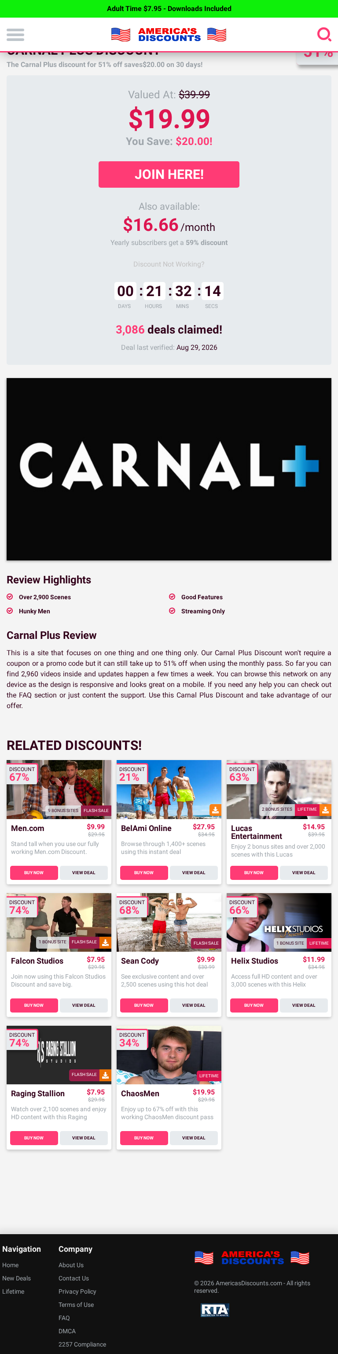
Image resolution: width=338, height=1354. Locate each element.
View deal (83, 872)
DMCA (67, 1331)
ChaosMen (140, 1094)
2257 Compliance (82, 1344)
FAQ (64, 1317)
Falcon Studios (37, 961)
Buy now (34, 872)
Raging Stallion (38, 1094)
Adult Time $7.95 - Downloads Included (169, 8)
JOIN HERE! (169, 174)
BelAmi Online (146, 828)
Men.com (27, 828)
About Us (71, 1265)
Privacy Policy (77, 1291)
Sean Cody (140, 961)
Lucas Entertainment (256, 832)
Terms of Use (76, 1304)
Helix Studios (254, 961)
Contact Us (74, 1278)
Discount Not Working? (169, 264)
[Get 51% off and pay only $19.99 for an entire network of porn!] (169, 469)
